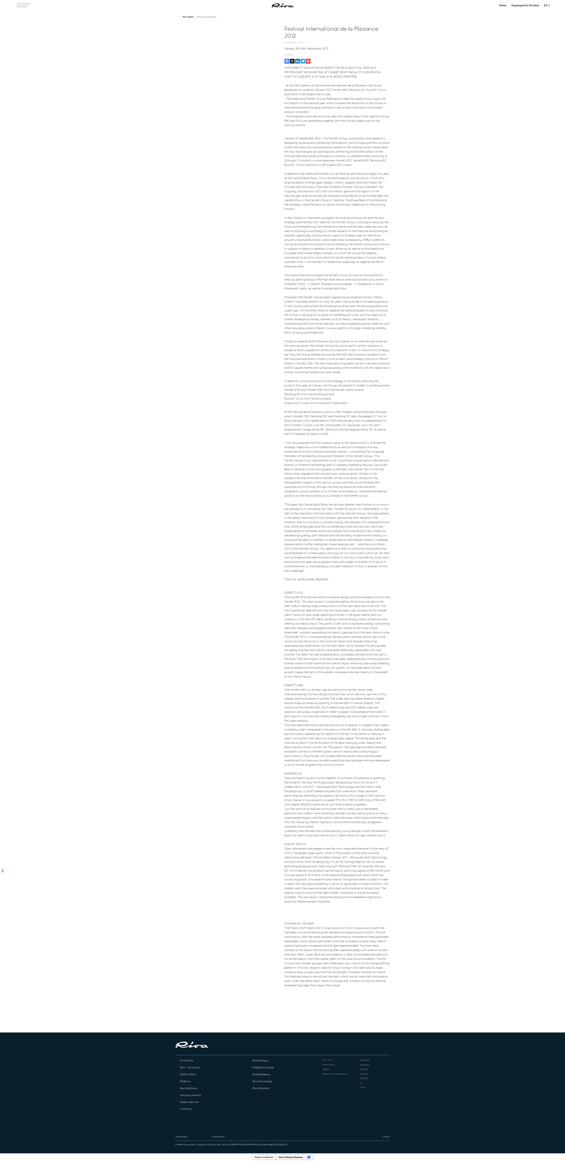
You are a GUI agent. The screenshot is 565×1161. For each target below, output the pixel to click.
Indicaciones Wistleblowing (334, 1074)
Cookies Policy (218, 1137)
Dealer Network (189, 1102)
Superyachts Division (525, 5)
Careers (325, 1069)
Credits (386, 1137)
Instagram (364, 1065)
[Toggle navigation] (24, 5)
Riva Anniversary (262, 1081)
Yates (502, 5)
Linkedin (364, 1074)
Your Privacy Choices (290, 1157)
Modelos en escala (263, 1067)
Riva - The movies (190, 1067)
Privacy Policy (181, 1137)
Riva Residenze (261, 1074)
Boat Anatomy (188, 1088)
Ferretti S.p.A (219, 1145)
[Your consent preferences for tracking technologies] (3, 871)
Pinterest (364, 1079)
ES (546, 5)
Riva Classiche (261, 1088)
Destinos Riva (187, 1074)
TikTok (363, 1088)
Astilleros (185, 1081)
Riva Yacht (188, 17)
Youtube (364, 1069)
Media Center (328, 1065)
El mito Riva (186, 1061)
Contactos (186, 1109)
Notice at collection (264, 1157)
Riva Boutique (261, 1061)
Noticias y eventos (206, 17)
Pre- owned (327, 1060)
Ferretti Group (183, 1145)
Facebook (364, 1060)
